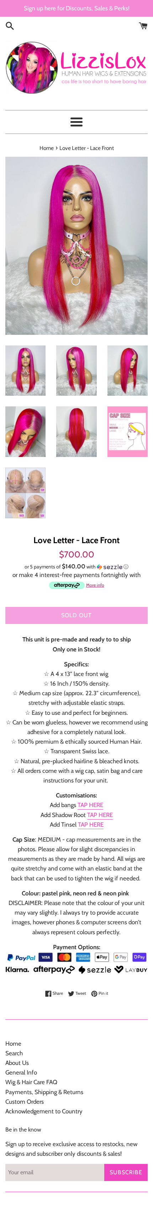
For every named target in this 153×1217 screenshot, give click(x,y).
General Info (21, 1072)
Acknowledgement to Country (44, 1111)
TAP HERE (90, 804)
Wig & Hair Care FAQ (31, 1082)
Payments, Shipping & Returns (44, 1092)
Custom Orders (24, 1101)
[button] (76, 566)
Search (14, 1053)
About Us (17, 1062)
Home (13, 1043)
